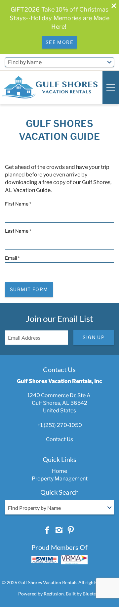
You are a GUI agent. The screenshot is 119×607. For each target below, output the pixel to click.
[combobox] (59, 62)
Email (12, 258)
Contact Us (59, 439)
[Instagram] (59, 530)
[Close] (111, 6)
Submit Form (29, 289)
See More (59, 42)
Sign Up (94, 337)
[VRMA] (74, 559)
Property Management (60, 478)
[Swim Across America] (44, 559)
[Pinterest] (70, 530)
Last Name (18, 231)
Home (59, 471)
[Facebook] (47, 530)
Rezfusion (54, 593)
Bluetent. (92, 593)
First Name (18, 204)
